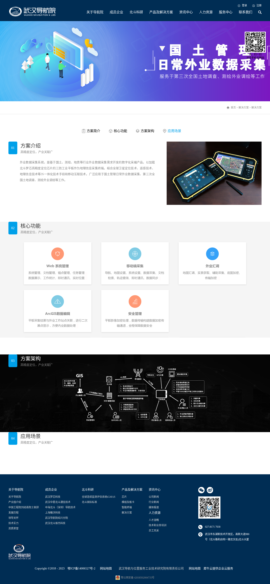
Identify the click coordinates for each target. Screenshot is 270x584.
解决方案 (244, 107)
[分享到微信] (201, 490)
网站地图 (105, 568)
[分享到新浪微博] (210, 490)
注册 (259, 5)
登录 (244, 5)
